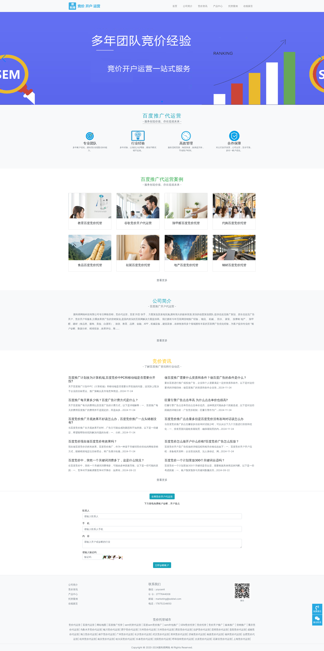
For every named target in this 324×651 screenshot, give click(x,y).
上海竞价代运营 (241, 639)
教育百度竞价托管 (90, 223)
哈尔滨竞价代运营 (125, 639)
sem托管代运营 (133, 624)
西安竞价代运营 (183, 629)
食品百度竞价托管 (90, 265)
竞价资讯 (202, 6)
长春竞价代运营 (144, 639)
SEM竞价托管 (187, 624)
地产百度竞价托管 (186, 265)
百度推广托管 (115, 624)
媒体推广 (229, 624)
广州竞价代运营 (124, 634)
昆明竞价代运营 (219, 629)
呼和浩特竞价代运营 (182, 639)
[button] (4, 58)
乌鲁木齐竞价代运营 (91, 629)
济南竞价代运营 (197, 634)
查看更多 (162, 280)
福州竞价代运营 (233, 634)
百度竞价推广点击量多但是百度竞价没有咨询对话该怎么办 (204, 419)
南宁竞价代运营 (106, 634)
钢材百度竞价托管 (234, 265)
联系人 (85, 510)
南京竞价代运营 (106, 639)
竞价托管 (201, 624)
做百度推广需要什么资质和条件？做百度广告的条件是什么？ (206, 377)
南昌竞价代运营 (215, 634)
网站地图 (101, 624)
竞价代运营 (74, 624)
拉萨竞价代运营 (201, 629)
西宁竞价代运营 (129, 629)
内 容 (85, 536)
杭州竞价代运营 (87, 639)
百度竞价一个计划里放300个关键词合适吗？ (195, 460)
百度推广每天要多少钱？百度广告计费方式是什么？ (103, 400)
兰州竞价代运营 (147, 629)
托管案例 (233, 6)
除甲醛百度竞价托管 (186, 223)
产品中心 (218, 6)
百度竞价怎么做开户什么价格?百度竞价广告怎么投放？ (202, 441)
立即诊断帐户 (162, 565)
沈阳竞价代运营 (162, 639)
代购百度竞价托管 (234, 223)
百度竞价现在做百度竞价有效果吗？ (92, 441)
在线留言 (248, 6)
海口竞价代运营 (88, 634)
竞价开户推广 (216, 624)
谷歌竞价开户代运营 (138, 223)
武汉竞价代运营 (161, 634)
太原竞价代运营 (203, 639)
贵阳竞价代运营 (238, 629)
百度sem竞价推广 (152, 624)
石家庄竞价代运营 (222, 639)
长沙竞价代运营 (142, 634)
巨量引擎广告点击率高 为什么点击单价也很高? (196, 400)
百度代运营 (88, 624)
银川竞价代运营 (111, 629)
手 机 (85, 523)
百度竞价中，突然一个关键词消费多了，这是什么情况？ (106, 460)
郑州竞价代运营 (179, 634)
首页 (174, 6)
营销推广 (241, 624)
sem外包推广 (171, 624)
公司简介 (187, 6)
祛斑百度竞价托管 (138, 265)
